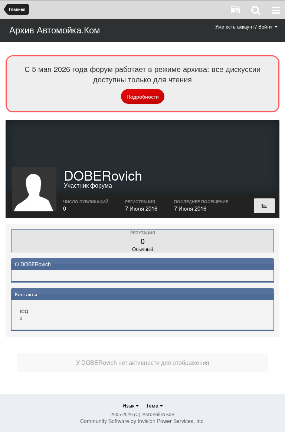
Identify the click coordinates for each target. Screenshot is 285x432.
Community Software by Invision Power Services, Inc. (142, 421)
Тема (153, 405)
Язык (129, 405)
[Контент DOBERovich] (264, 205)
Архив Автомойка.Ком (54, 29)
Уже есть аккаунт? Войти (245, 26)
